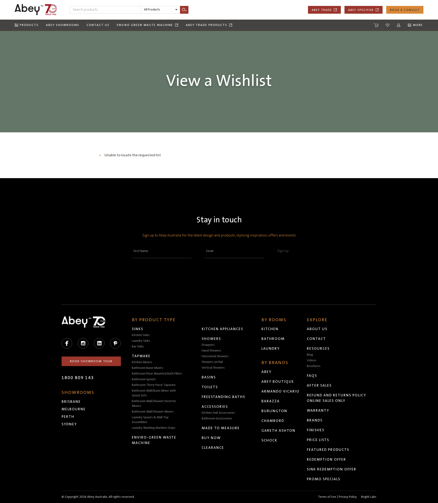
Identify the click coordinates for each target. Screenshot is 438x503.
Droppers (208, 345)
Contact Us (98, 25)
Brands (315, 420)
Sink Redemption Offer (331, 469)
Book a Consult (405, 10)
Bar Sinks (138, 346)
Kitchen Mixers (142, 362)
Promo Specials (323, 479)
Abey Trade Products (206, 25)
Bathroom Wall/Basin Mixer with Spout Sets (154, 393)
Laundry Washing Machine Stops (153, 428)
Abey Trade (322, 10)
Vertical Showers (213, 368)
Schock (269, 440)
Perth (68, 417)
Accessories (215, 407)
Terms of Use (327, 497)
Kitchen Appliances (222, 329)
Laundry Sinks (141, 341)
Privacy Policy (348, 497)
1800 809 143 (78, 377)
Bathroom (273, 339)
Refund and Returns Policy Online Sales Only (336, 398)
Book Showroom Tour (91, 361)
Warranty (318, 410)
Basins (209, 377)
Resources (318, 348)
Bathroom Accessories (217, 418)
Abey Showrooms (62, 25)
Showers (211, 339)
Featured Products (328, 450)
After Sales (319, 385)
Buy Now (211, 438)
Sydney (69, 424)
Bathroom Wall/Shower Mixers (153, 411)
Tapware (141, 356)
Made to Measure (221, 428)
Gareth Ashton (278, 431)
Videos (311, 360)
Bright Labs (368, 497)
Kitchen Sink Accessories (218, 413)
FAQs (312, 376)
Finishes (315, 430)
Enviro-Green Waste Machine (154, 440)
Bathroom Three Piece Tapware (154, 385)
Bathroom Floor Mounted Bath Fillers (157, 373)
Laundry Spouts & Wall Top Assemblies (150, 420)
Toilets (210, 387)
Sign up (283, 251)
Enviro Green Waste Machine (145, 25)
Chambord (272, 421)
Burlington (274, 411)
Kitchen (270, 329)
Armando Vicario (280, 391)
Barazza (270, 401)
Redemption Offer (326, 459)
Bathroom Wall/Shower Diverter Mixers (154, 403)
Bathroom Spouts (144, 379)
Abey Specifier (361, 10)
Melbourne (74, 409)
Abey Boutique (277, 382)
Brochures (314, 366)
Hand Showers (211, 350)
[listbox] (160, 9)
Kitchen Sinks (141, 335)
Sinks (137, 329)
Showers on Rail (212, 362)
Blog (310, 355)
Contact (316, 339)
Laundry (270, 348)
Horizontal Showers (215, 356)
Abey (266, 372)
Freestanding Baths (223, 397)
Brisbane (71, 402)
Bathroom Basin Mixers (147, 368)
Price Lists (318, 440)
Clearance (213, 448)
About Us (317, 329)
